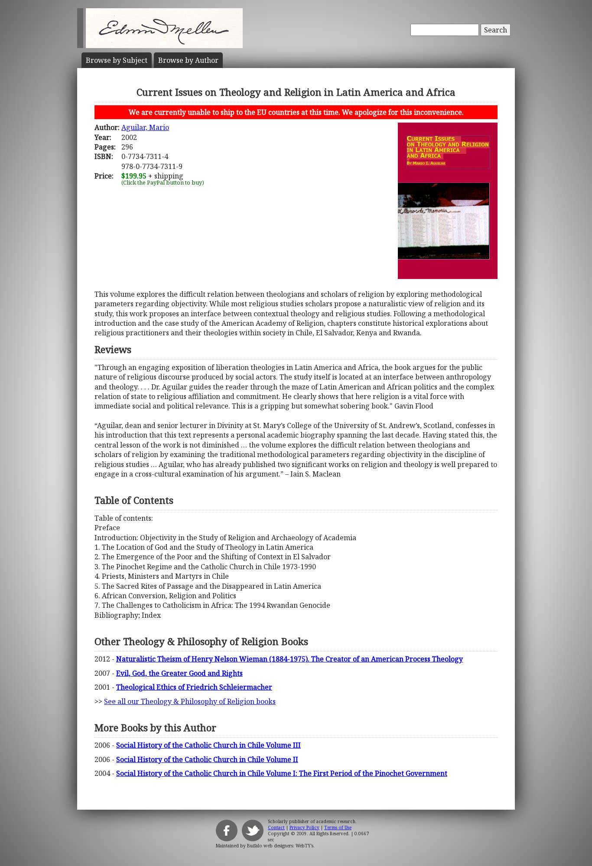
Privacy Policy (304, 827)
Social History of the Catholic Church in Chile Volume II (207, 759)
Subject (116, 60)
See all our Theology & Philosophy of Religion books (190, 701)
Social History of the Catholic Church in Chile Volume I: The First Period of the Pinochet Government (281, 773)
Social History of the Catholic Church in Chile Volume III (208, 745)
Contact (276, 827)
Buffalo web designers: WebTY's (280, 846)
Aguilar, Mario (145, 127)
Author (188, 60)
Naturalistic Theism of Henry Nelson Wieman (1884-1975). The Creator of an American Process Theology (289, 659)
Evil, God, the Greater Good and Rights (179, 673)
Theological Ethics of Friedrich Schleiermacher (194, 687)
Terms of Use (337, 827)
